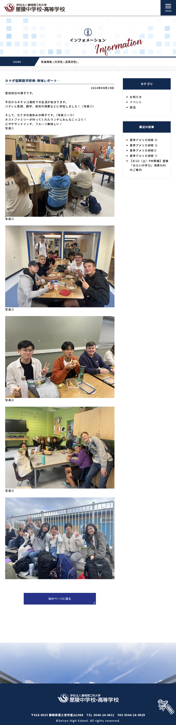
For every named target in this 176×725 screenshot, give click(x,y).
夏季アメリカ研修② (143, 150)
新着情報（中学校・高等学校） (60, 61)
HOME (17, 61)
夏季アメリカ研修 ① (144, 156)
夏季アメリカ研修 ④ (144, 140)
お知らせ (136, 97)
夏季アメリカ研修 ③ (144, 145)
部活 (133, 107)
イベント (136, 102)
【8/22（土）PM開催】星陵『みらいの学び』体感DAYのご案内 (149, 165)
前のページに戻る (59, 598)
